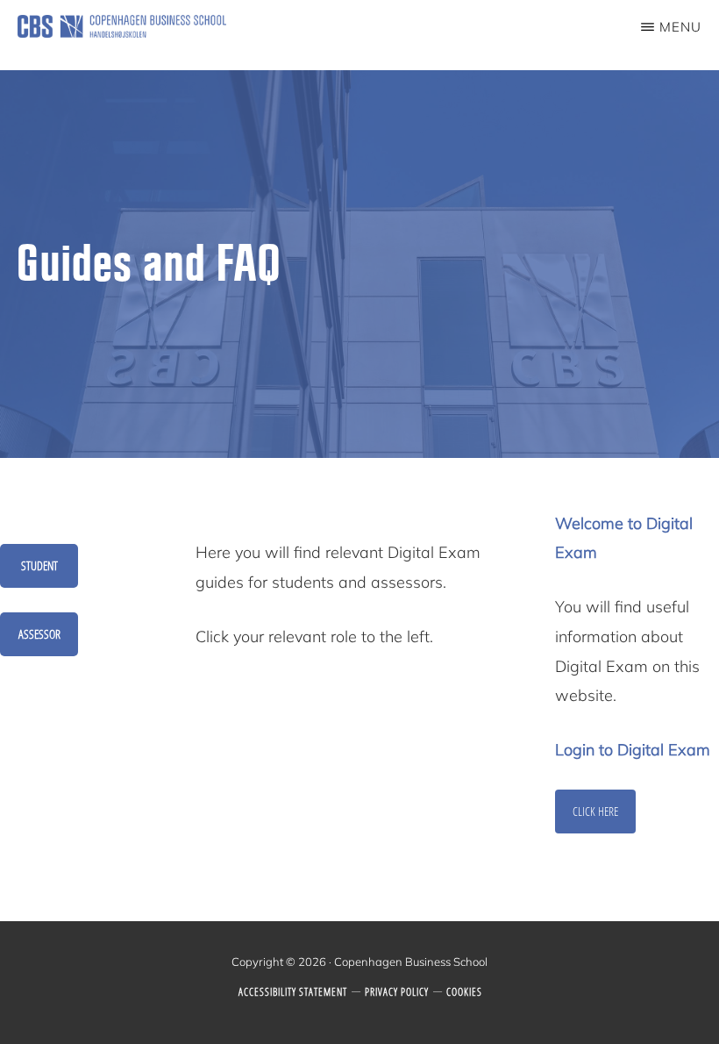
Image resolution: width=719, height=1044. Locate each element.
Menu (680, 26)
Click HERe (595, 811)
